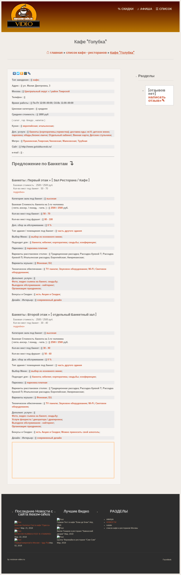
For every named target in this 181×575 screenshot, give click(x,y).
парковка (17, 135)
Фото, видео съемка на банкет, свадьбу (34, 281)
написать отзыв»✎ (157, 99)
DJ (49, 263)
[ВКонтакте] (14, 73)
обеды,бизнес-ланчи (35, 135)
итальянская (46, 126)
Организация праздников (26, 288)
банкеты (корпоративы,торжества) (49, 131)
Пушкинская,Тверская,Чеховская (42, 141)
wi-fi (89, 131)
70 (49, 213)
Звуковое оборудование (73, 269)
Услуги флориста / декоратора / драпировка (37, 419)
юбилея (46, 242)
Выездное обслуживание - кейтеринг (33, 285)
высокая (51, 198)
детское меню (101, 131)
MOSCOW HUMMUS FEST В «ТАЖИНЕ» (32, 534)
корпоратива (59, 242)
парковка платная (37, 248)
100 (51, 219)
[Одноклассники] (22, 73)
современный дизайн (49, 300)
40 (49, 348)
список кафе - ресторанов (86, 53)
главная (54, 53)
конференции (88, 242)
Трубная (82, 141)
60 (50, 353)
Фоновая (42, 263)
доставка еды (78, 131)
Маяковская (69, 141)
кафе (36, 80)
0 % (50, 225)
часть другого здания (70, 231)
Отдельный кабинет (60, 135)
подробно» (19, 192)
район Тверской (60, 91)
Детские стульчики (100, 135)
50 (44, 213)
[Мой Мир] (25, 73)
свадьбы (74, 242)
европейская (30, 126)
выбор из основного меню (46, 236)
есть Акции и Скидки (48, 294)
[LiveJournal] (29, 73)
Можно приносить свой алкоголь (80, 432)
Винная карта (80, 135)
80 (45, 219)
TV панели (52, 269)
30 (44, 348)
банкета (36, 242)
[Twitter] (18, 73)
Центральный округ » (37, 91)
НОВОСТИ (111, 522)
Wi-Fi (91, 269)
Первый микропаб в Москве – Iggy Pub (31, 543)
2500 (53, 207)
